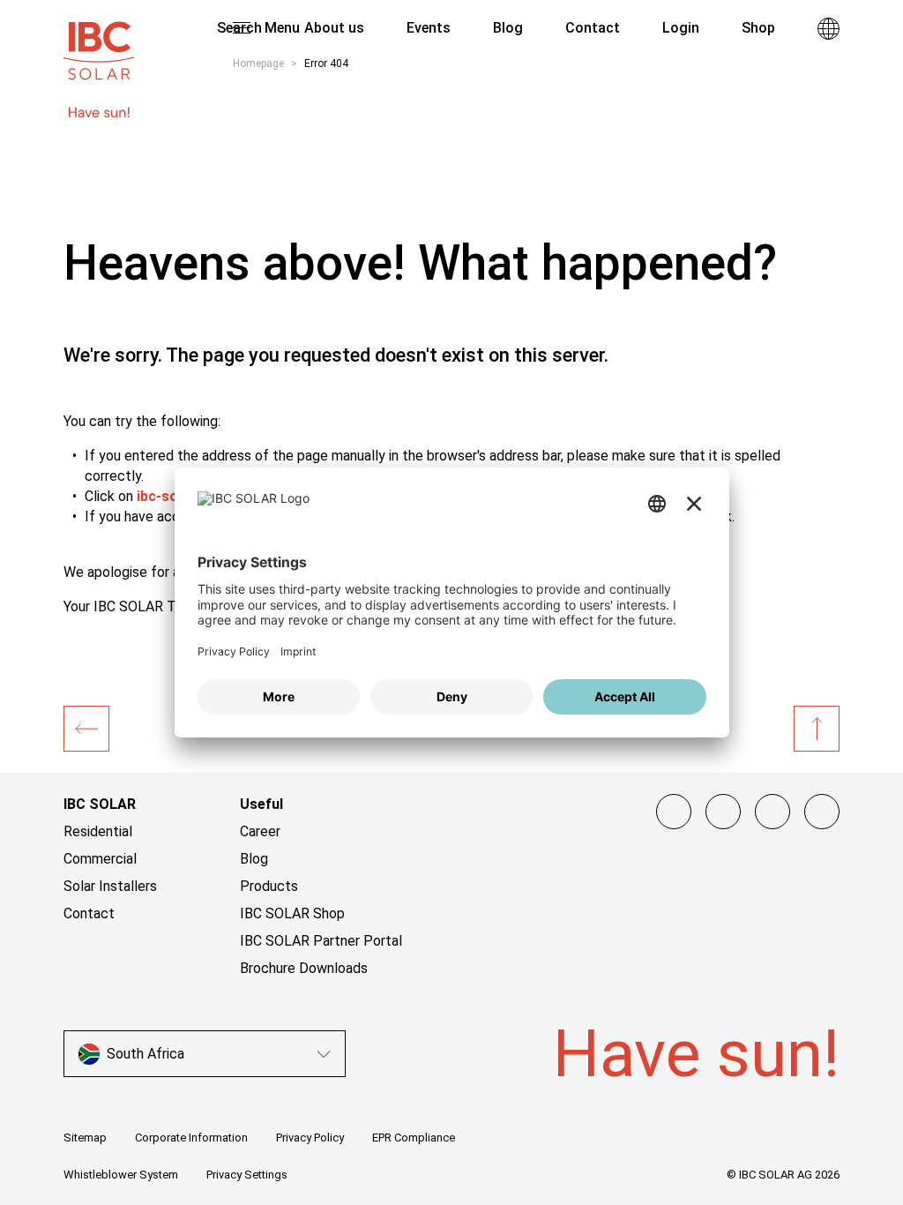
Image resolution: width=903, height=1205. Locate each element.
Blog (254, 858)
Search (237, 27)
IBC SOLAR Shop (292, 913)
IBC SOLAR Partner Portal (321, 940)
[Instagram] (723, 811)
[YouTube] (772, 811)
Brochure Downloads (304, 968)
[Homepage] (86, 729)
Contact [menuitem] (592, 27)
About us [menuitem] (334, 27)
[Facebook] (673, 811)
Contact (89, 913)
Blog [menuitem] (508, 27)
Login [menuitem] (680, 27)
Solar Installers (110, 886)
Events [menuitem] (429, 27)
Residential (97, 831)
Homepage (258, 63)
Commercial (100, 858)
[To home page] (98, 42)
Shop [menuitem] (758, 27)
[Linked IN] (822, 811)
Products (269, 886)
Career (260, 831)
